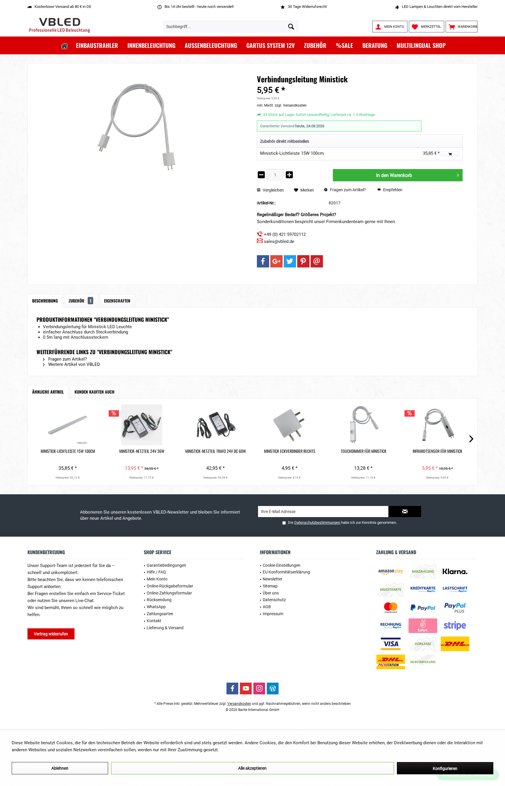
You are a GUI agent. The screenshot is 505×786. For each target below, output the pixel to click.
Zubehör (80, 301)
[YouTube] (246, 688)
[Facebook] (263, 261)
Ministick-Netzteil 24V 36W (141, 451)
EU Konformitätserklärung (286, 572)
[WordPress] (273, 688)
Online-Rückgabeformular (170, 586)
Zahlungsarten (160, 613)
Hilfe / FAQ (156, 572)
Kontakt (154, 620)
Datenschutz (274, 599)
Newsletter (272, 579)
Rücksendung (159, 599)
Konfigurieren (445, 768)
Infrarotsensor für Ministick (437, 451)
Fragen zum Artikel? (347, 189)
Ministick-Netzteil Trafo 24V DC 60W (215, 451)
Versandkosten (239, 704)
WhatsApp (156, 606)
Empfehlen (392, 189)
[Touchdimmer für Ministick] (363, 424)
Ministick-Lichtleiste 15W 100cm (292, 153)
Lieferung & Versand (165, 627)
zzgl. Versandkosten (291, 105)
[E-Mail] (317, 261)
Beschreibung (45, 301)
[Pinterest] (303, 261)
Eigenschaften (117, 301)
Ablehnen (59, 768)
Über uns (271, 593)
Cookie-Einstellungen (281, 565)
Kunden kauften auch (95, 392)
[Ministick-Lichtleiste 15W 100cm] (68, 424)
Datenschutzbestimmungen (317, 522)
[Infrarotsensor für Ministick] (437, 424)
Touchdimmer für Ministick (363, 451)
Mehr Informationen (239, 749)
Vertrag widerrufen (51, 634)
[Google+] (276, 261)
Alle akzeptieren (252, 768)
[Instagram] (259, 688)
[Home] (64, 45)
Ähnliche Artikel (48, 392)
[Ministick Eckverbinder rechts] (289, 424)
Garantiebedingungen (166, 565)
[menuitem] (462, 26)
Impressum (273, 613)
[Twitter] (290, 261)
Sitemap (270, 586)
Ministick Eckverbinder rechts (289, 451)
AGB (267, 606)
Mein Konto (157, 579)
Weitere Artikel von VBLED (73, 364)
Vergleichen (273, 190)
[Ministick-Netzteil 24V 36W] (142, 424)
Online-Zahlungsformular (169, 593)
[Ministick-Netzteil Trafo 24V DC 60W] (215, 424)
